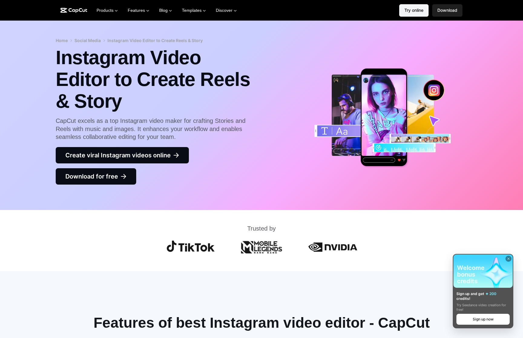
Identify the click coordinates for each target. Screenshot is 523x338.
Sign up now (483, 319)
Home (62, 40)
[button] (447, 10)
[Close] (508, 259)
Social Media (87, 40)
